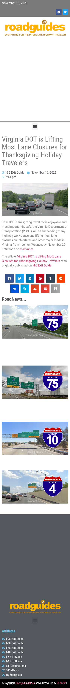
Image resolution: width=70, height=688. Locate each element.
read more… (27, 249)
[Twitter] (65, 12)
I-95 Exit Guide (41, 265)
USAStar (61, 683)
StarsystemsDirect (25, 683)
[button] (35, 126)
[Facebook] (59, 12)
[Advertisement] (35, 81)
